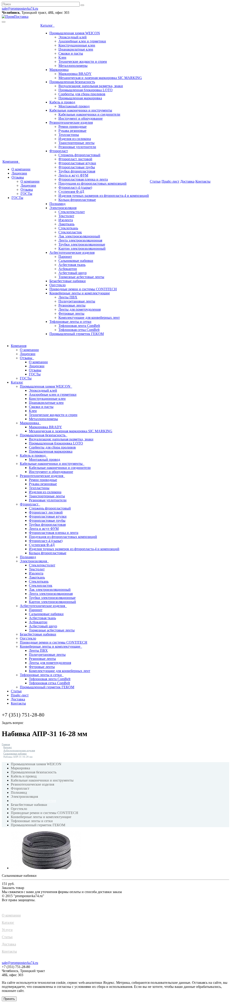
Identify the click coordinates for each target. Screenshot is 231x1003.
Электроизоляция (62, 208)
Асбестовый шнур (72, 273)
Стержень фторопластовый (79, 155)
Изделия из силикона (74, 139)
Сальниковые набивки (75, 261)
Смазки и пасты (70, 53)
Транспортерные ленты (76, 143)
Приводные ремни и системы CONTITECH (83, 289)
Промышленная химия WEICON (74, 33)
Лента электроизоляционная (80, 240)
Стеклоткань (68, 228)
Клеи (62, 57)
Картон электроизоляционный (82, 248)
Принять (9, 999)
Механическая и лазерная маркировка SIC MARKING (100, 78)
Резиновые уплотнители (77, 147)
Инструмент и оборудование (80, 118)
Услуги (7, 930)
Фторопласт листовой (75, 159)
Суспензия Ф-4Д (71, 191)
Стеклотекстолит (71, 212)
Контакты (202, 181)
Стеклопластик (70, 232)
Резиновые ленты (71, 305)
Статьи (155, 181)
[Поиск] (82, 5)
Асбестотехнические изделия (72, 252)
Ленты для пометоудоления (79, 309)
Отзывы (18, 177)
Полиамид (57, 204)
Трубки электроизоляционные (81, 244)
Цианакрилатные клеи (75, 49)
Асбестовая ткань (71, 265)
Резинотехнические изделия (71, 122)
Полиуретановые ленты (76, 301)
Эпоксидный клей (72, 37)
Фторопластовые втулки (77, 163)
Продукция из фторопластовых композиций (92, 183)
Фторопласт (58, 151)
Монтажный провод (74, 106)
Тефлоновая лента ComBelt (79, 326)
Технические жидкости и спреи (82, 61)
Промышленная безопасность (72, 82)
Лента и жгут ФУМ (73, 175)
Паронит (65, 256)
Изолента (65, 220)
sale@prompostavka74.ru (20, 8)
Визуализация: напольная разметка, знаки (90, 86)
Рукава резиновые (72, 131)
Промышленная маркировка (80, 98)
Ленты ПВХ (67, 297)
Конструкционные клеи (76, 45)
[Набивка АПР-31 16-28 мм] (46, 868)
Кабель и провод (62, 102)
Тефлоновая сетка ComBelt (78, 330)
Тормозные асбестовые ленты (81, 277)
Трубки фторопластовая (76, 171)
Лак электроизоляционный (79, 236)
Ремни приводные (72, 126)
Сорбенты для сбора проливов (81, 94)
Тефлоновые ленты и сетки (70, 321)
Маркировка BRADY (75, 74)
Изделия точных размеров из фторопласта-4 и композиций (103, 196)
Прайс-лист (170, 181)
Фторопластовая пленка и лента (83, 179)
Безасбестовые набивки (67, 281)
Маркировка (59, 70)
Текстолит (66, 216)
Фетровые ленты (71, 313)
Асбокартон (67, 269)
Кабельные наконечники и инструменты (80, 110)
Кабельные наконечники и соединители (89, 114)
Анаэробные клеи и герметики (82, 41)
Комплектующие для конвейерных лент (89, 317)
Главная (6, 744)
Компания (11, 161)
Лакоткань (66, 224)
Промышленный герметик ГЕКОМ (76, 334)
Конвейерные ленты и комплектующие (79, 293)
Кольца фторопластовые (77, 200)
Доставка (187, 181)
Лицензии (19, 173)
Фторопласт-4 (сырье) (75, 187)
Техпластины (68, 135)
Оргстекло (57, 285)
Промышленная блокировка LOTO (85, 90)
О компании (21, 169)
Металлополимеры (73, 65)
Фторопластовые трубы (76, 167)
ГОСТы (26, 193)
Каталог (47, 25)
